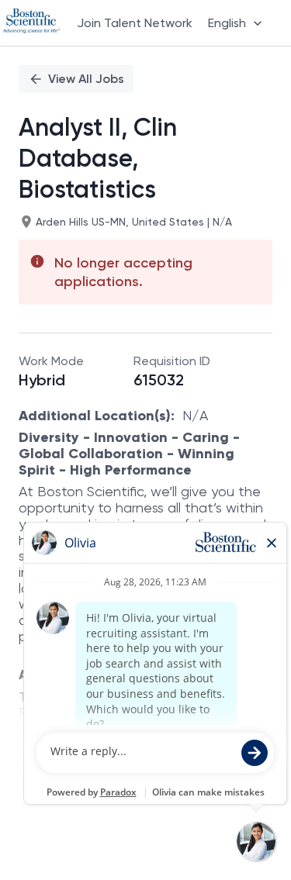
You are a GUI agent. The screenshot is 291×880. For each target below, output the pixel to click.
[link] (31, 22)
